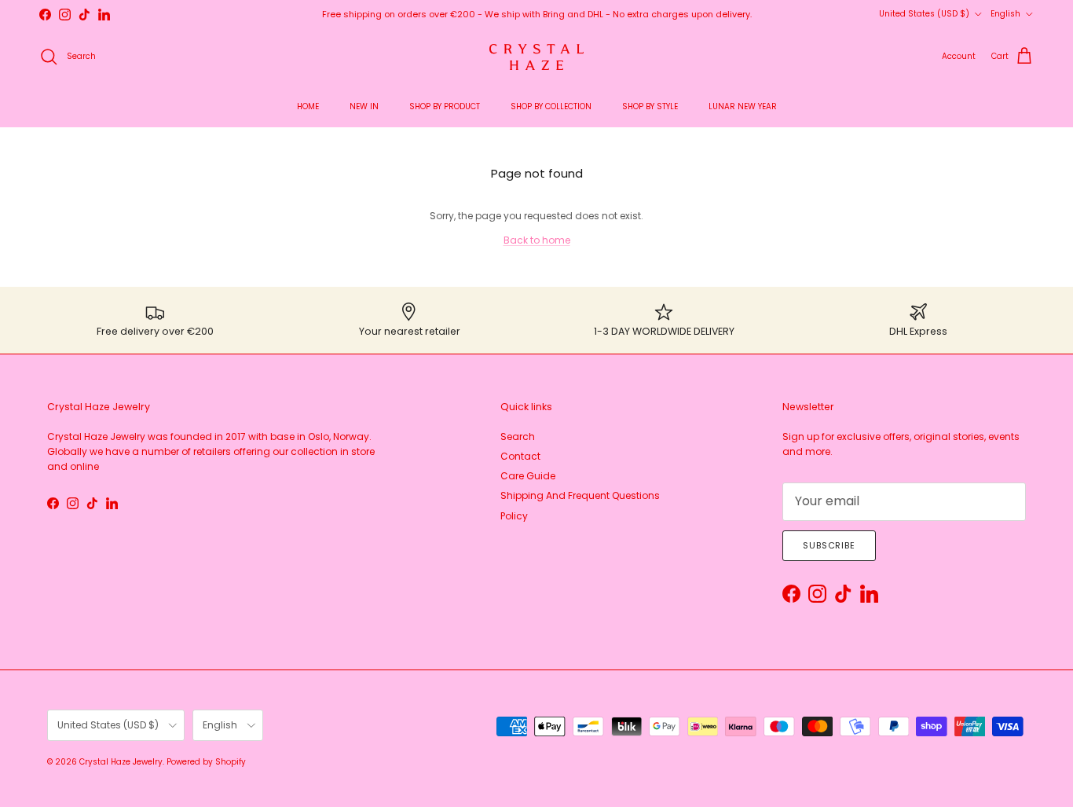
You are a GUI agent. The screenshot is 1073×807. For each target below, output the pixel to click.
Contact (520, 456)
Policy (514, 516)
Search (517, 436)
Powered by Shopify (206, 762)
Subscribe (829, 545)
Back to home (537, 240)
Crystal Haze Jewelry (121, 762)
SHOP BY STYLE (650, 106)
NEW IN (364, 106)
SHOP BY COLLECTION (551, 106)
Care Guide (527, 475)
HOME (308, 106)
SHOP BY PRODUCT (444, 106)
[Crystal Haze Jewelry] (536, 57)
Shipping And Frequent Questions (580, 495)
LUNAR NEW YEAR (743, 106)
